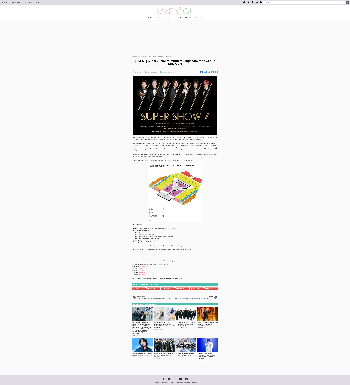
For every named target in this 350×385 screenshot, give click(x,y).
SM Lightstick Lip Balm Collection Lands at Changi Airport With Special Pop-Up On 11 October (164, 325)
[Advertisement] (175, 33)
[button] (201, 72)
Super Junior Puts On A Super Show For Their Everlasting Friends (163, 355)
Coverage (159, 17)
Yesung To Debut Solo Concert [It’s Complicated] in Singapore (142, 354)
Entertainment (166, 72)
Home (133, 56)
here (138, 249)
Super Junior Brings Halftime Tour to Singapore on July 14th (185, 354)
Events (149, 17)
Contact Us (38, 2)
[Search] (347, 2)
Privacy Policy (15, 2)
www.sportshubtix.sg (151, 240)
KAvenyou (142, 274)
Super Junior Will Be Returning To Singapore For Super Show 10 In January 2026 (185, 324)
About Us (4, 2)
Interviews (170, 17)
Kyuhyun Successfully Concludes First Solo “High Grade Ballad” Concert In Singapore (206, 356)
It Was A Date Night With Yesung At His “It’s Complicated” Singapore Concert (208, 324)
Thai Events (199, 17)
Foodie (179, 17)
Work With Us (28, 2)
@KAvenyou (143, 266)
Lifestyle (188, 17)
